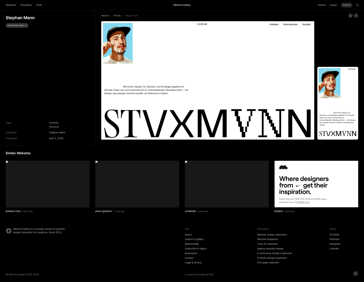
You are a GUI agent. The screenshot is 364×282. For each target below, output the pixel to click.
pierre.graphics (103, 211)
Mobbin (278, 211)
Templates (26, 5)
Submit (347, 5)
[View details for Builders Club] (47, 184)
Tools (39, 5)
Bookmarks (191, 253)
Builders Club (13, 211)
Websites (11, 5)
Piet (211, 274)
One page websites (268, 262)
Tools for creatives (267, 243)
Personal (54, 126)
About (333, 5)
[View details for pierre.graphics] (137, 184)
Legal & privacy (193, 262)
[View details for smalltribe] (227, 184)
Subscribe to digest (196, 248)
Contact (189, 258)
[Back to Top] (355, 273)
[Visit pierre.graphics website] (173, 201)
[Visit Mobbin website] (316, 184)
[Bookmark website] (350, 15)
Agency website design (270, 248)
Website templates (267, 239)
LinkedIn (334, 248)
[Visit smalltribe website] (263, 201)
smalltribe (190, 211)
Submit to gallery (194, 239)
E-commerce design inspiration (274, 253)
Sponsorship (192, 243)
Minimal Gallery (182, 5)
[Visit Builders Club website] (84, 201)
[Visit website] (356, 15)
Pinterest (334, 239)
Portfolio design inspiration (272, 258)
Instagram (335, 243)
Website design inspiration (272, 234)
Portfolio (53, 122)
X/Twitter (334, 234)
